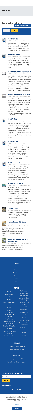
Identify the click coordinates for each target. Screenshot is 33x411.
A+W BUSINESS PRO (14, 54)
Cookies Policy (16, 402)
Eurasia (9, 305)
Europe (9, 307)
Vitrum (24, 335)
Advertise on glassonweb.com (16, 362)
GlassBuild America (9, 326)
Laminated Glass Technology (24, 299)
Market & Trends (24, 307)
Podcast (24, 317)
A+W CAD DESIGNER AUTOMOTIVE (19, 95)
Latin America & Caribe (24, 303)
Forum (16, 282)
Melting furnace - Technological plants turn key (18, 240)
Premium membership (16, 359)
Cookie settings (16, 404)
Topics (17, 279)
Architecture (9, 294)
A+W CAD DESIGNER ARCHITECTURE (19, 72)
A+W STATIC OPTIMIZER (15, 184)
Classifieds (16, 273)
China (9, 299)
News (16, 267)
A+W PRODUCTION (14, 163)
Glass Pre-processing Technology (9, 322)
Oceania (23, 315)
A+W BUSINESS (13, 39)
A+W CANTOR (12, 119)
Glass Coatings (9, 319)
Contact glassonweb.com (16, 350)
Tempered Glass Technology (24, 324)
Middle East (24, 309)
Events (9, 310)
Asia (9, 297)
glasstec (9, 329)
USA (24, 330)
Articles (16, 276)
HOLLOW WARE (13, 208)
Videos (24, 332)
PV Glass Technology (24, 320)
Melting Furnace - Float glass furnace (17, 223)
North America (23, 312)
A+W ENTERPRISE (13, 142)
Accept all (17, 408)
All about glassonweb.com (16, 347)
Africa (9, 291)
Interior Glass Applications (24, 294)
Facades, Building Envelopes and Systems (9, 314)
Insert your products (22, 25)
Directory (16, 270)
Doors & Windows (9, 302)
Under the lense (24, 327)
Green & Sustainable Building (9, 332)
